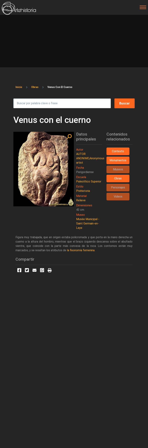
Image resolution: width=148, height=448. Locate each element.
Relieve (81, 200)
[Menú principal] (141, 7)
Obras (34, 87)
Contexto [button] (118, 151)
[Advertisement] (74, 42)
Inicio (19, 87)
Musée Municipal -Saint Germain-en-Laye (87, 223)
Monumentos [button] (118, 160)
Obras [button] (118, 178)
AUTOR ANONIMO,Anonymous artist (90, 158)
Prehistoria (83, 191)
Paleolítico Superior (88, 181)
